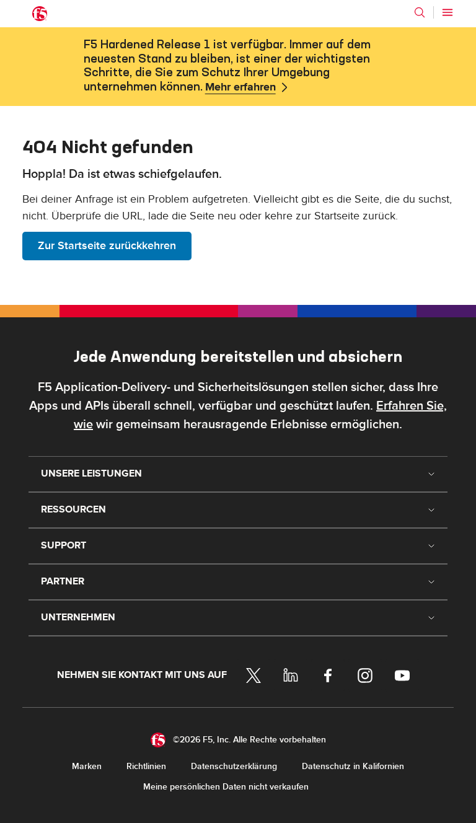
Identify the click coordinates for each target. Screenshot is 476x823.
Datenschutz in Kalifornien (353, 766)
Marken (87, 766)
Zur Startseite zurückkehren (107, 245)
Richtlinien (146, 766)
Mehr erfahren (240, 87)
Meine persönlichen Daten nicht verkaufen (226, 786)
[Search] (419, 12)
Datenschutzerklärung (234, 766)
